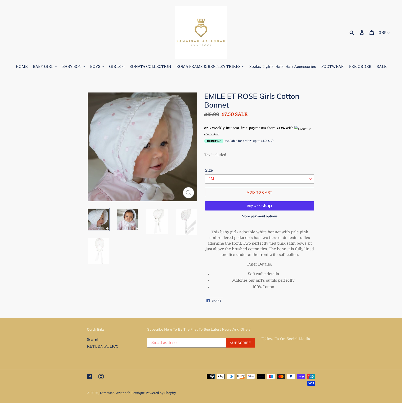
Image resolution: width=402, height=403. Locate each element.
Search (93, 340)
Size (209, 170)
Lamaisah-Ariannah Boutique (122, 393)
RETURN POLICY (102, 346)
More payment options (260, 216)
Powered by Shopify (161, 393)
